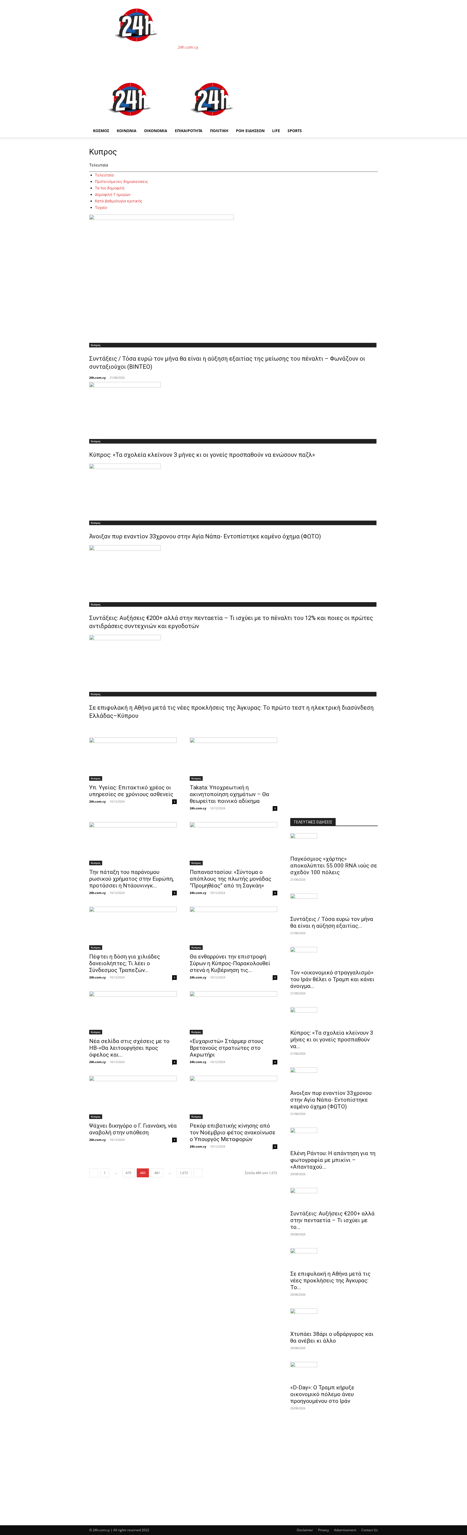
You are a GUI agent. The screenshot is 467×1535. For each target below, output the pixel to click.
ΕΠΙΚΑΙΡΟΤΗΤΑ (188, 130)
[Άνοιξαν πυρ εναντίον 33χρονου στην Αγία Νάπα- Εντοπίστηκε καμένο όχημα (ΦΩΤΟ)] (233, 490)
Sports (295, 130)
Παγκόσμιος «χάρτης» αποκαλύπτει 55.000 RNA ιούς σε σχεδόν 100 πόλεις (333, 866)
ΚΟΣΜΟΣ (101, 130)
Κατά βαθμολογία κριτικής (118, 201)
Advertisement (345, 1530)
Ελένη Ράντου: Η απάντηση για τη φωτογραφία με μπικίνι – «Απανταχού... (332, 1160)
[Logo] (130, 121)
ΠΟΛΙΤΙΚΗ (219, 130)
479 (128, 1173)
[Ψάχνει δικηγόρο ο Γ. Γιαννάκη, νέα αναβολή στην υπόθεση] (133, 1097)
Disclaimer (305, 1530)
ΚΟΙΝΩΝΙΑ (126, 130)
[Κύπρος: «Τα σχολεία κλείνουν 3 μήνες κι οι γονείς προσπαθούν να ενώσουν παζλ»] (233, 408)
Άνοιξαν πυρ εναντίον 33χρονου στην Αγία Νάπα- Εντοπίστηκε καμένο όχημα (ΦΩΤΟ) (205, 536)
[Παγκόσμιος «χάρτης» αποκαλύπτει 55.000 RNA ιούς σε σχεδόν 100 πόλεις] (334, 842)
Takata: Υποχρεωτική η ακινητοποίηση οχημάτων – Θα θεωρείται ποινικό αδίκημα (229, 794)
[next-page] (198, 1172)
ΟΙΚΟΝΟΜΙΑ (155, 130)
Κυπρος (96, 345)
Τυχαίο (101, 207)
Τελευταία (104, 175)
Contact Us (369, 1530)
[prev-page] (93, 1172)
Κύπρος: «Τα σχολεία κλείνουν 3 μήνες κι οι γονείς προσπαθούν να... (331, 1040)
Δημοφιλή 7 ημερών (113, 194)
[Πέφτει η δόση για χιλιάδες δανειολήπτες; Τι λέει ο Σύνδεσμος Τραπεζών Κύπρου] (133, 928)
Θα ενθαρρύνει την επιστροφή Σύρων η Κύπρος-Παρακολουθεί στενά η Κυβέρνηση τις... (230, 963)
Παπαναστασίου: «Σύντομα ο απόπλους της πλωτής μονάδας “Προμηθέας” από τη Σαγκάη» (230, 879)
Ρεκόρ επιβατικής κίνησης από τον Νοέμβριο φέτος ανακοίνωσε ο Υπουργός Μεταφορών (232, 1132)
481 (157, 1173)
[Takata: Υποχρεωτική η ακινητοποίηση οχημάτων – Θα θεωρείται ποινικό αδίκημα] (233, 759)
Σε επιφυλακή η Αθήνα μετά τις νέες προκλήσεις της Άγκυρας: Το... (330, 1281)
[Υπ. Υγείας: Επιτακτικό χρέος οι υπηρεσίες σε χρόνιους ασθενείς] (133, 759)
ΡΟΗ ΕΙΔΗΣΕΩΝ (250, 130)
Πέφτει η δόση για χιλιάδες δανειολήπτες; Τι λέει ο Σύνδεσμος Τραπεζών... (124, 963)
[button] (371, 81)
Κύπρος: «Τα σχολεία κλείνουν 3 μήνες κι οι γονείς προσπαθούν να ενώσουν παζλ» (202, 454)
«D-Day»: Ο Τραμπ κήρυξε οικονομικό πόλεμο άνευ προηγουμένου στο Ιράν (322, 1394)
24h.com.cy (97, 378)
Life (276, 130)
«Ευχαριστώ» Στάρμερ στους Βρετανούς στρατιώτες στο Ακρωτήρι (226, 1048)
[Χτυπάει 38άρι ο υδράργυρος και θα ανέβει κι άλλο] (334, 1317)
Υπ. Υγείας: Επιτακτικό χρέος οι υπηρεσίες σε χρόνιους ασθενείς (131, 790)
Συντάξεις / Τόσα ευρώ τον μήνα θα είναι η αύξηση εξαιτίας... (331, 922)
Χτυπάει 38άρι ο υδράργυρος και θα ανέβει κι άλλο (331, 1337)
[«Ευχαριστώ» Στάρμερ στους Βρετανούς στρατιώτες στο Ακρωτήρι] (233, 1012)
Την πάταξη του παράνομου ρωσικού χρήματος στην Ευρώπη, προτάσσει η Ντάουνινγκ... (131, 879)
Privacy (323, 1530)
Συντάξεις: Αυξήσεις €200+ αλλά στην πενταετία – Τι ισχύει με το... (332, 1220)
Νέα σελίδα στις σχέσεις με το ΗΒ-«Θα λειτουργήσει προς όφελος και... (129, 1048)
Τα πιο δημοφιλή (109, 188)
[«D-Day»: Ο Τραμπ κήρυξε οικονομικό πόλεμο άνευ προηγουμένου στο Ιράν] (334, 1371)
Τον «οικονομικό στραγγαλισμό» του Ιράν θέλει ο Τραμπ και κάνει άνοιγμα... (332, 979)
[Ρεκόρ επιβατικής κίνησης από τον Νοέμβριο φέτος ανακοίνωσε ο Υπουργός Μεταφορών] (233, 1097)
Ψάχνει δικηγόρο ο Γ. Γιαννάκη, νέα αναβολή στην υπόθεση (133, 1129)
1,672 (184, 1173)
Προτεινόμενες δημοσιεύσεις (121, 181)
